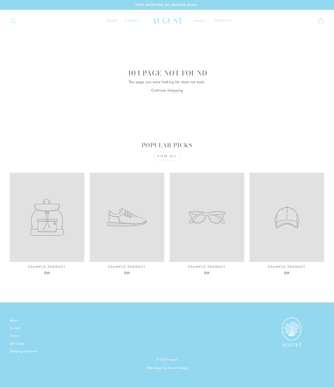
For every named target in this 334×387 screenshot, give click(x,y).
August (167, 20)
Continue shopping (167, 90)
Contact (223, 20)
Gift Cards (17, 343)
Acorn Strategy (178, 368)
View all (167, 156)
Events (132, 20)
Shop (112, 20)
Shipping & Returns (23, 351)
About (200, 20)
